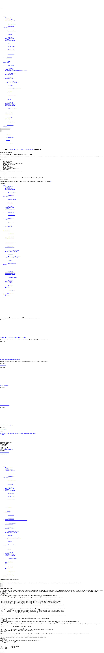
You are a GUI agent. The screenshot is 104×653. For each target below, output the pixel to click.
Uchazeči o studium (6, 230)
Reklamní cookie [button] (3, 631)
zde (50, 181)
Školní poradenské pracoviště (10, 189)
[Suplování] (3, 13)
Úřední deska (7, 295)
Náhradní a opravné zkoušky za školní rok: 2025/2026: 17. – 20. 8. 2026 (13, 337)
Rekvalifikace (21, 433)
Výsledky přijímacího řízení (9, 519)
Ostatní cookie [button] (2, 638)
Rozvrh (25, 433)
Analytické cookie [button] (3, 619)
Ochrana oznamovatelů (4, 453)
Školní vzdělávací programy (9, 247)
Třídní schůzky (28, 433)
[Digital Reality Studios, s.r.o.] (20, 579)
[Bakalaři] (3, 11)
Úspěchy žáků (4, 385)
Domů (11, 150)
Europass (6, 219)
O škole (16, 150)
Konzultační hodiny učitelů (9, 207)
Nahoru (1, 581)
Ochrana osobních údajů (9, 188)
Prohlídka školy (4, 405)
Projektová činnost (27, 150)
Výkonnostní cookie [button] (3, 613)
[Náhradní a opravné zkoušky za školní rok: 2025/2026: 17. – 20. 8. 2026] (10, 335)
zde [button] (80, 582)
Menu (3, 8)
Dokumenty (5, 264)
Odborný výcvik (12, 433)
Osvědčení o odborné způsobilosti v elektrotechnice (10, 359)
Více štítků (2, 434)
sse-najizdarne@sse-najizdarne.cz (7, 449)
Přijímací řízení (17, 433)
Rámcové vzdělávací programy (10, 273)
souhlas (10, 582)
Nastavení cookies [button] (66, 582)
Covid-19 (2, 433)
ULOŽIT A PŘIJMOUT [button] (4, 648)
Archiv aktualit (3, 365)
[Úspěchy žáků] (10, 383)
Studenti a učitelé (5, 196)
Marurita (7, 433)
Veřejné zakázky (33, 433)
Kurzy (5, 433)
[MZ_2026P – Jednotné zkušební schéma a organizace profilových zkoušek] (10, 313)
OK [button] (69, 582)
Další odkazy (5, 294)
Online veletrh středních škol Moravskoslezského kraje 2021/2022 (16, 238)
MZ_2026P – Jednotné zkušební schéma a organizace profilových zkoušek (13, 315)
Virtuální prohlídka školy (9, 524)
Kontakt (4, 286)
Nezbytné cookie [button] (3, 592)
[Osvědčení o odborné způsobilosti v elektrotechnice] (10, 357)
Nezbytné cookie (5, 593)
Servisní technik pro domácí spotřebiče (11, 257)
